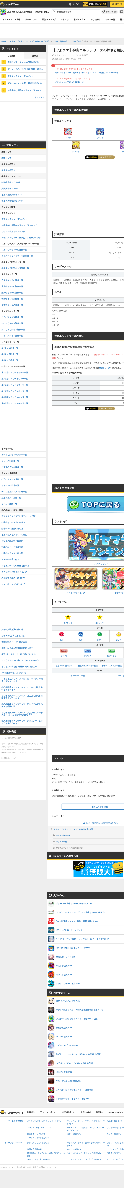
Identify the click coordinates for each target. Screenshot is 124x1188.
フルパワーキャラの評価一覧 (14, 249)
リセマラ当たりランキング (13, 231)
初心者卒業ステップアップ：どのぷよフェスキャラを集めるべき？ (22, 722)
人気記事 (12, 56)
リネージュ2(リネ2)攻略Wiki (38, 1159)
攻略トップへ (7, 157)
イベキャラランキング (76, 592)
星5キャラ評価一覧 (10, 360)
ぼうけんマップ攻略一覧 (12, 479)
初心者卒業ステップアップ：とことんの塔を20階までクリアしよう (22, 696)
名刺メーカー (79, 19)
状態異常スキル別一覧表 (88, 665)
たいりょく (111, 655)
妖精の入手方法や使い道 (12, 629)
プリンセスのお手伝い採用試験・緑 (69, 82)
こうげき (64, 655)
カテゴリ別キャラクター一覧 (14, 454)
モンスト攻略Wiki (114, 1134)
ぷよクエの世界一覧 (10, 485)
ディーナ (76, 151)
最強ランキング (49, 19)
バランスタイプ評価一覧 (12, 335)
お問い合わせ (86, 1112)
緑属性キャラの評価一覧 (12, 292)
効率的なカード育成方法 (12, 546)
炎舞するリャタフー (63, 72)
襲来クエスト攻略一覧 (11, 497)
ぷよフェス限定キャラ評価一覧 (15, 267)
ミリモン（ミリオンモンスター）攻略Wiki (84, 1159)
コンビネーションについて (13, 584)
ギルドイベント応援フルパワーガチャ (103, 72)
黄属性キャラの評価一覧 (12, 298)
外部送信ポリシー (69, 1112)
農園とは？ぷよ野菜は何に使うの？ (17, 647)
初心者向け (95, 19)
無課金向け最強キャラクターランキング (19, 225)
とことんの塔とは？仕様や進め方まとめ (19, 666)
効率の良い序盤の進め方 (12, 528)
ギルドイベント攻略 (11, 19)
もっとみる (39, 97)
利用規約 (30, 1112)
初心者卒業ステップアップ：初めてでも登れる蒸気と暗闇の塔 (22, 705)
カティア (99, 138)
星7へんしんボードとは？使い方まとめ (19, 654)
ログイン (119, 4)
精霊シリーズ (104, 367)
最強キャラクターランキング (20, 76)
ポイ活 (76, 4)
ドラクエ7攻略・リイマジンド (39, 1127)
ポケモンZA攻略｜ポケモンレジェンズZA (44, 1121)
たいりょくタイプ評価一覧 (13, 329)
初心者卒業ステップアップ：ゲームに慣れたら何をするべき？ (22, 688)
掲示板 (35, 56)
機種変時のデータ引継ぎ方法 (14, 641)
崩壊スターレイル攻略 (36, 1134)
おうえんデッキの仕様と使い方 (15, 565)
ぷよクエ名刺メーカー (11, 170)
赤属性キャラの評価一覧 (12, 280)
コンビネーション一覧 (76, 675)
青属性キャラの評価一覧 (12, 286)
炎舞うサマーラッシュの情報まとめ (23, 61)
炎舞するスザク (79, 72)
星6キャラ (100, 623)
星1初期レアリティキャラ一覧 (15, 372)
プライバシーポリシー (48, 1112)
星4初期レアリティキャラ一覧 (15, 390)
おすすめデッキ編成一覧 (12, 466)
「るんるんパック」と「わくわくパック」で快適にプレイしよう (22, 679)
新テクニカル (31, 19)
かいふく (87, 655)
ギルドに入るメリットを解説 (14, 534)
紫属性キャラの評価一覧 (12, 304)
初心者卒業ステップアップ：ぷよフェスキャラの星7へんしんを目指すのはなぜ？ (22, 713)
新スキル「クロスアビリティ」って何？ (19, 516)
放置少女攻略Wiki (34, 1149)
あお (81, 639)
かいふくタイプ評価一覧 (12, 323)
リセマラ (65, 19)
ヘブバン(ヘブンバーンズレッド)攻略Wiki (84, 1153)
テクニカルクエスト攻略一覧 (14, 491)
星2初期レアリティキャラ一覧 (15, 378)
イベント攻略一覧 (9, 503)
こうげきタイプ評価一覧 (12, 317)
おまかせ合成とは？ (10, 559)
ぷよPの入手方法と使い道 (13, 635)
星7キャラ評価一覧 (10, 347)
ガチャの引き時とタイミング (14, 571)
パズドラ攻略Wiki (74, 1134)
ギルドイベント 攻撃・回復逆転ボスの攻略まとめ (27, 83)
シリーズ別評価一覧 (10, 460)
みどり (100, 639)
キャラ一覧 (110, 19)
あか (62, 639)
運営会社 (99, 1112)
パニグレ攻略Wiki (114, 1153)
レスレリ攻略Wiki (74, 1149)
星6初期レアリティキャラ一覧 (15, 403)
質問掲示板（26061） (11, 188)
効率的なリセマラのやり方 (13, 522)
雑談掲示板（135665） (12, 182)
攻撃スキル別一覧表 (64, 665)
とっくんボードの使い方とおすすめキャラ (20, 660)
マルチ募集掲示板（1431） (13, 200)
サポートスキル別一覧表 (112, 665)
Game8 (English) (115, 1112)
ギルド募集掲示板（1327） (13, 194)
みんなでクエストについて (13, 577)
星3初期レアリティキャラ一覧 (15, 384)
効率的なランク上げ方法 (12, 553)
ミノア (68, 138)
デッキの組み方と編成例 (12, 540)
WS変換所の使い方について (14, 672)
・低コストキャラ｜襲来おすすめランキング (21, 237)
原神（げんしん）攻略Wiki (38, 1143)
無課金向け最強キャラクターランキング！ (26, 90)
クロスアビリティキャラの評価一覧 (17, 255)
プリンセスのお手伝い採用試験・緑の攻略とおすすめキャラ (27, 68)
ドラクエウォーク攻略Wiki (38, 1137)
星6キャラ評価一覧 (10, 354)
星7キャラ (68, 623)
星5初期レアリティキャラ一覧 (15, 397)
